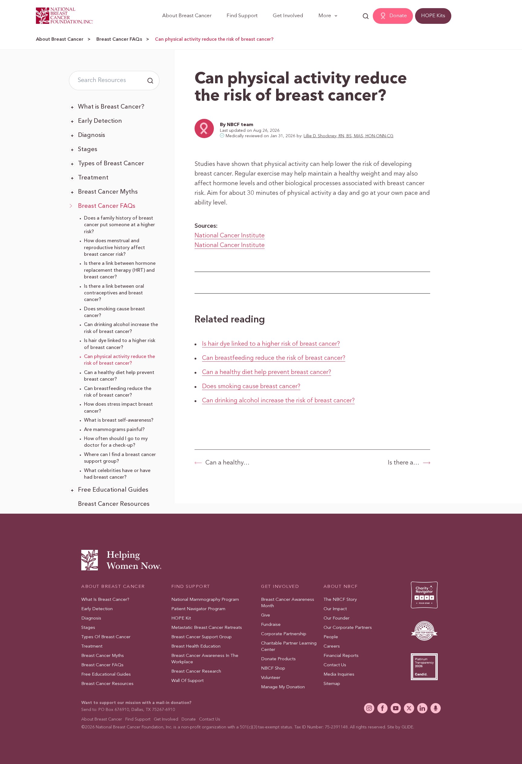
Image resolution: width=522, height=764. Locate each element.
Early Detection (100, 121)
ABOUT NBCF (341, 587)
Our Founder (337, 618)
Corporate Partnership (283, 634)
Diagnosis (91, 135)
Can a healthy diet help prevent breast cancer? (266, 372)
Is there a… (403, 463)
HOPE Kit (181, 618)
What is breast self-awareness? (118, 420)
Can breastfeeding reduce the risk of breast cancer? (273, 358)
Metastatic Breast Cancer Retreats (206, 628)
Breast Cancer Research (196, 671)
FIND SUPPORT (190, 587)
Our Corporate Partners (348, 628)
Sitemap (332, 684)
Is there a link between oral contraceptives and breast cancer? (114, 293)
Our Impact (335, 609)
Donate (398, 15)
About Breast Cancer (186, 15)
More (324, 15)
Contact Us (335, 665)
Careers (332, 646)
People (331, 637)
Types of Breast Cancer (111, 164)
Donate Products (278, 659)
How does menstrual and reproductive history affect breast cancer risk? (114, 248)
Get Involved (288, 15)
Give (265, 615)
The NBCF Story (340, 600)
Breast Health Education (196, 646)
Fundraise (271, 625)
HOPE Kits (433, 15)
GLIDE (407, 727)
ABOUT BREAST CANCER (113, 587)
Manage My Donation (283, 687)
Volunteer (270, 678)
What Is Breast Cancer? (105, 600)
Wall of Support (187, 681)
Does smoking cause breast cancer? (251, 387)
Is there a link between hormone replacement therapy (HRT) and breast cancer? (120, 270)
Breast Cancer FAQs (119, 39)
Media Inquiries (339, 674)
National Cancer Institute (230, 236)
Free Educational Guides (113, 490)
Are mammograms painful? (114, 429)
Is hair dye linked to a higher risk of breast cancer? (271, 344)
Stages (87, 150)
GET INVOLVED (280, 587)
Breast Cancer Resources (114, 504)
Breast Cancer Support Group (201, 637)
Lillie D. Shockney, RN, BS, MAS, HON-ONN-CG (348, 136)
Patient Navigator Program (198, 609)
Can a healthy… (227, 463)
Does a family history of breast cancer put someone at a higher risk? (119, 225)
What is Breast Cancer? (111, 107)
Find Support (242, 15)
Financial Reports (341, 656)
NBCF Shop (273, 668)
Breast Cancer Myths (108, 192)
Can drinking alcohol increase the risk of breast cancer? (278, 401)
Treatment (93, 178)
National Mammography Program (205, 600)
